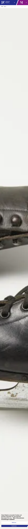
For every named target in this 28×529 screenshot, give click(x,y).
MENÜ (5, 6)
